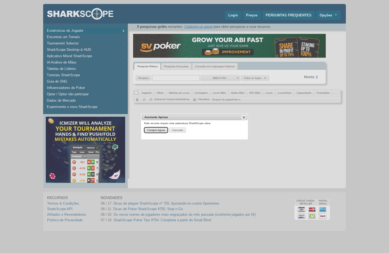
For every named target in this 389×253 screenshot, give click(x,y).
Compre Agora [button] (156, 130)
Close (243, 117)
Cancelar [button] (177, 130)
